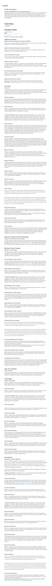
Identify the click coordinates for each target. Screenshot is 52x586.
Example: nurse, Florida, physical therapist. (13, 37)
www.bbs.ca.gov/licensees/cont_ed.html (24, 101)
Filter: (6, 33)
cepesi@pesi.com (38, 199)
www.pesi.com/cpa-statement (34, 385)
